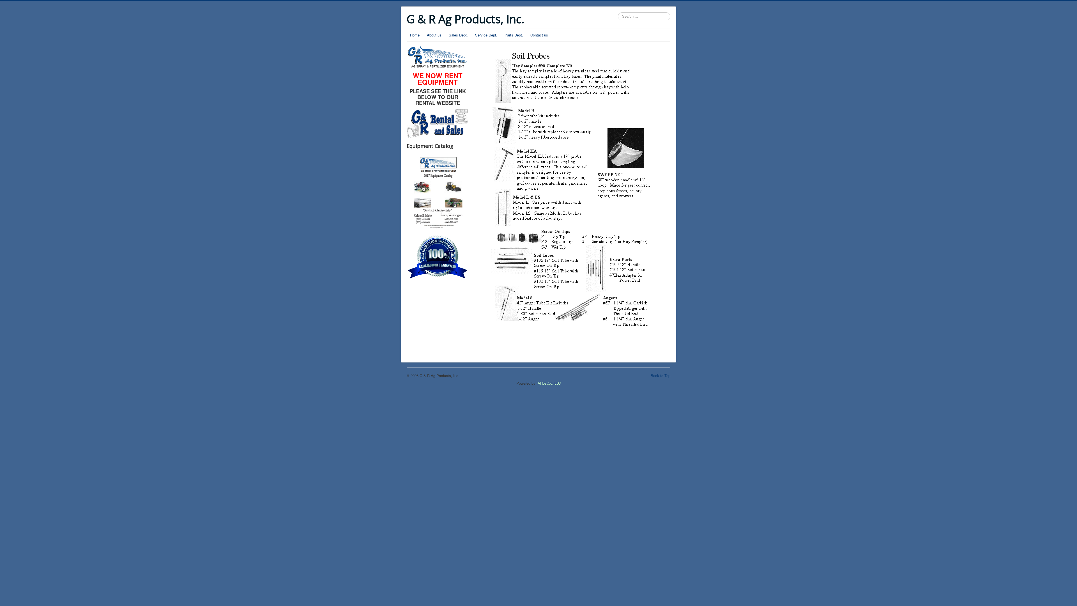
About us (434, 35)
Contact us (539, 35)
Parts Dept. (514, 35)
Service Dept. (486, 35)
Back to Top (660, 375)
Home (415, 35)
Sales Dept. (458, 35)
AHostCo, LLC (549, 383)
